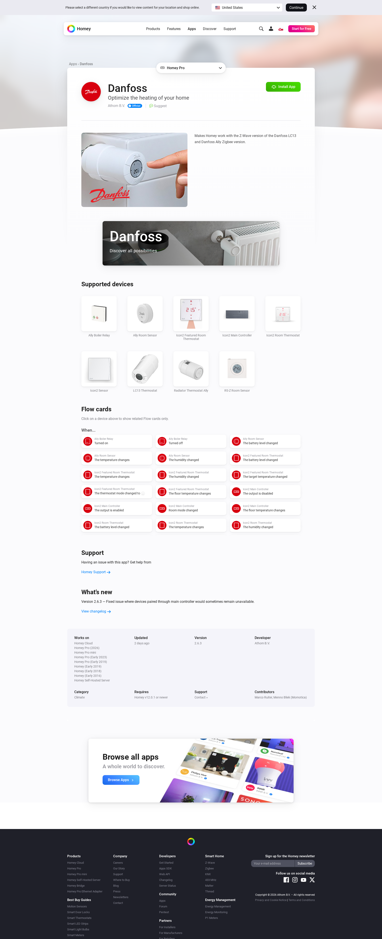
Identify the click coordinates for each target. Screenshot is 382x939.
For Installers (167, 927)
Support (229, 29)
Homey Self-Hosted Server (83, 880)
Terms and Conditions (301, 900)
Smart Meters (75, 935)
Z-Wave (210, 862)
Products (153, 29)
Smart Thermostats (79, 918)
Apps (192, 29)
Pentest (164, 912)
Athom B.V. (262, 643)
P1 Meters (211, 918)
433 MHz (210, 880)
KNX (208, 874)
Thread (209, 891)
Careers (118, 862)
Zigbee (209, 868)
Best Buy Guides (79, 900)
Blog (116, 885)
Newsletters (120, 897)
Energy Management (218, 906)
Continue (296, 8)
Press (116, 891)
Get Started (166, 862)
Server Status (167, 885)
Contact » (201, 697)
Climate (79, 697)
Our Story (119, 868)
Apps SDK (165, 868)
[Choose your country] (281, 29)
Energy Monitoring (216, 912)
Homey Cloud (75, 862)
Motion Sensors (77, 906)
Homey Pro (74, 868)
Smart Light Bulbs (78, 929)
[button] (247, 7)
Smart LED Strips (77, 923)
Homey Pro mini (77, 874)
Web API (164, 874)
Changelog (165, 880)
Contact (118, 903)
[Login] (271, 29)
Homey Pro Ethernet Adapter (84, 891)
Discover (209, 29)
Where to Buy (121, 880)
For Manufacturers (170, 933)
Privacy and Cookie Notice (270, 900)
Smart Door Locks (78, 912)
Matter (209, 885)
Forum (163, 906)
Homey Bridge (76, 885)
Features (174, 29)
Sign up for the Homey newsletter (290, 856)
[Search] (261, 29)
